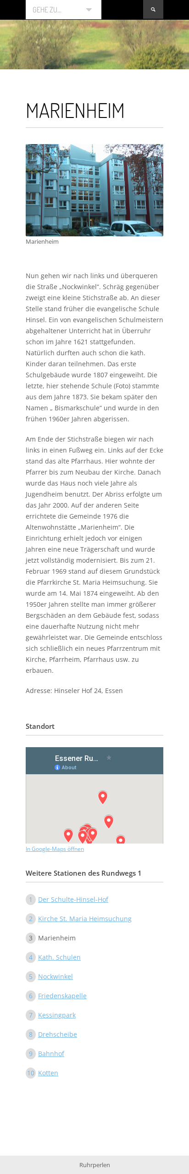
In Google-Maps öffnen (55, 849)
